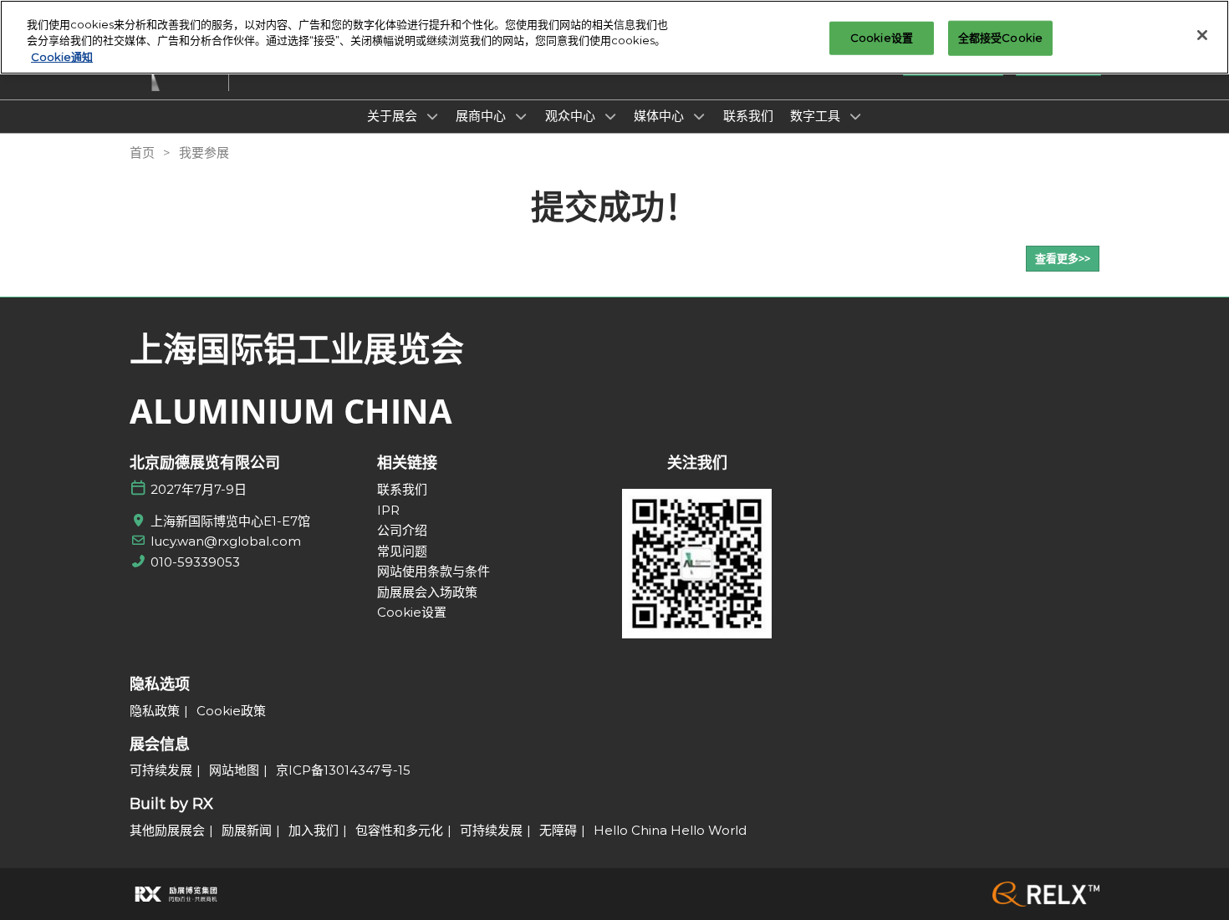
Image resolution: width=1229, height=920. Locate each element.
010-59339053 (195, 562)
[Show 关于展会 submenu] (432, 116)
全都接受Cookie (1000, 37)
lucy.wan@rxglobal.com (225, 541)
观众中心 (572, 115)
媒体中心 (660, 115)
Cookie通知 (62, 57)
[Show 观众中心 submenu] (610, 116)
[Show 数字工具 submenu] (855, 116)
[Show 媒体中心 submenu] (698, 116)
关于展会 (394, 115)
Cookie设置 (881, 37)
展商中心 (482, 115)
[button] (1062, 259)
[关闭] (1202, 35)
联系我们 (748, 115)
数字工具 (817, 115)
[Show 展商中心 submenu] (520, 116)
